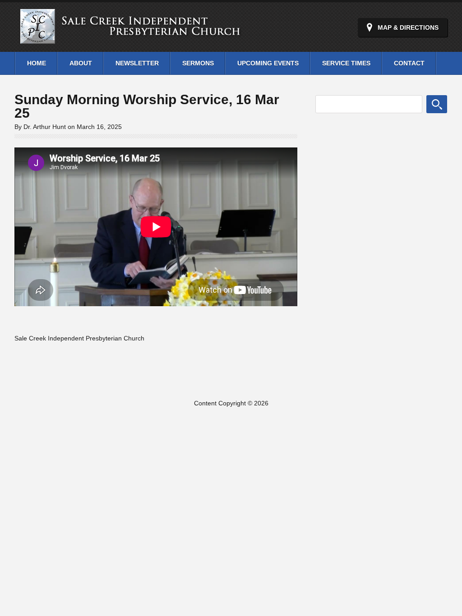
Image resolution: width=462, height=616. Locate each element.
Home (36, 63)
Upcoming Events (268, 63)
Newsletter (137, 63)
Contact (409, 63)
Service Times (346, 63)
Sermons (198, 63)
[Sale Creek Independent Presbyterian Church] (138, 40)
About (80, 63)
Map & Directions (408, 27)
